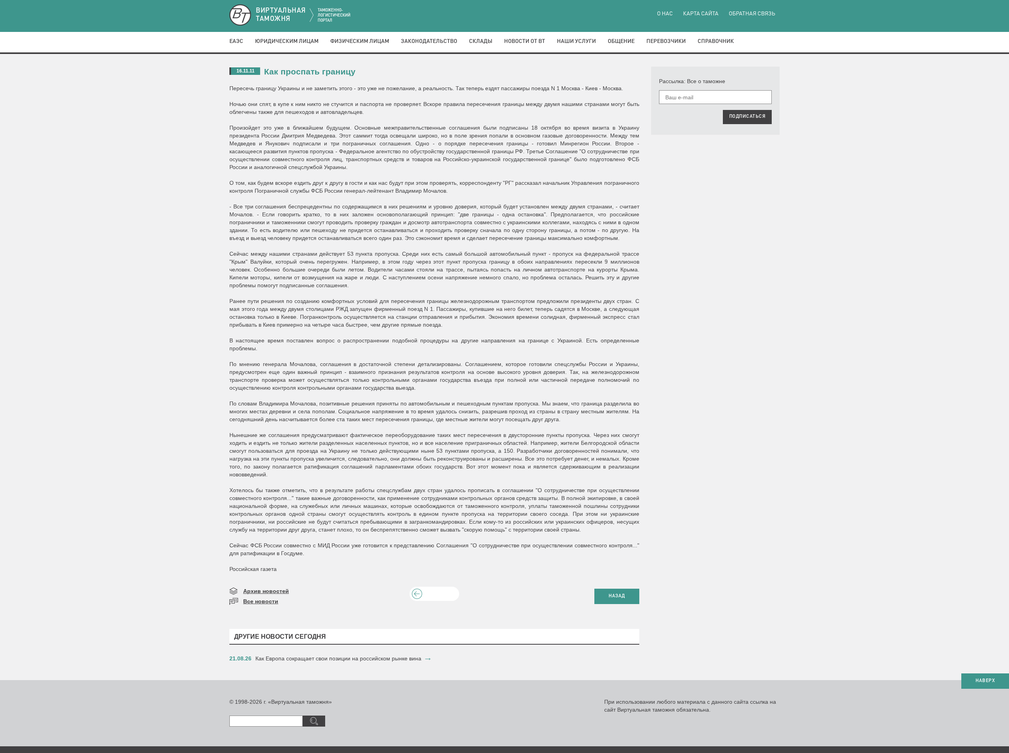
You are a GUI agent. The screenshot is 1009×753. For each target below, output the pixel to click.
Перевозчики (666, 41)
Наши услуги (576, 41)
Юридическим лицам (286, 41)
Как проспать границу (310, 71)
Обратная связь (752, 14)
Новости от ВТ (524, 41)
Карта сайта (701, 14)
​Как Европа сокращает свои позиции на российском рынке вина (338, 658)
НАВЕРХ (985, 681)
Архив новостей (266, 591)
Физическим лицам (359, 41)
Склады (480, 41)
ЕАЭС (236, 41)
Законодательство (429, 41)
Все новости (260, 601)
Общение (621, 41)
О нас (665, 14)
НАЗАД (617, 596)
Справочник (716, 41)
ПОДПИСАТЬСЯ (747, 116)
